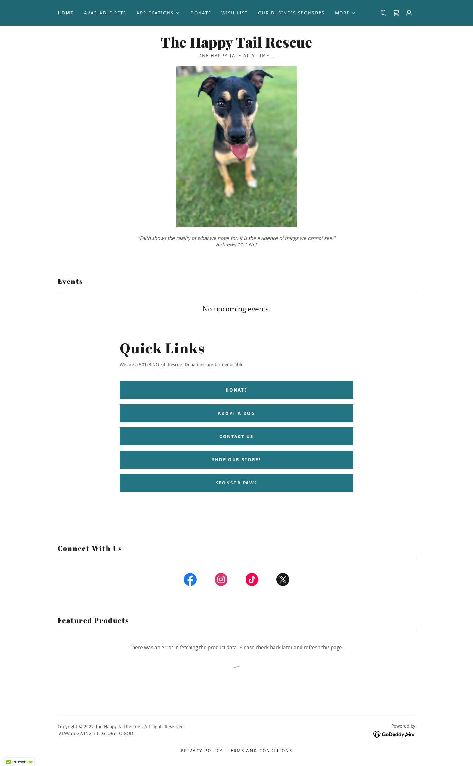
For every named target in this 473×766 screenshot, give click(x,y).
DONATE (236, 390)
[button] (158, 13)
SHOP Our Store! (236, 459)
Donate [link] (200, 12)
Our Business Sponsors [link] (291, 12)
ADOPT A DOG (236, 413)
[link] (396, 12)
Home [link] (66, 12)
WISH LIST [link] (234, 12)
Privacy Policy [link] (202, 750)
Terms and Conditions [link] (260, 750)
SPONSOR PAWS (236, 482)
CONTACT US (236, 436)
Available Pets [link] (105, 12)
